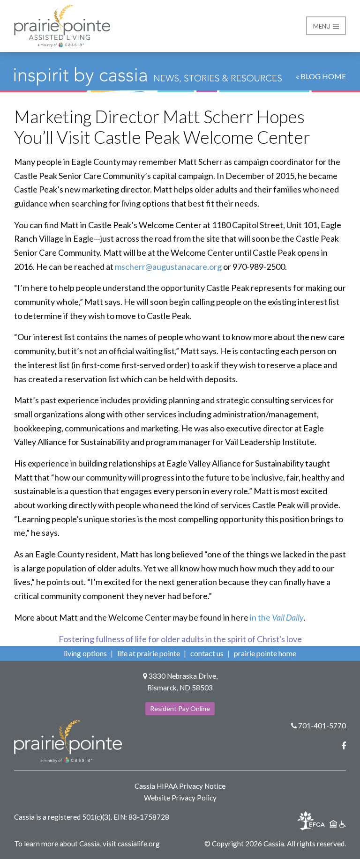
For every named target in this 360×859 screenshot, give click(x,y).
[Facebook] (343, 746)
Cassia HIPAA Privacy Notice (180, 786)
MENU (322, 26)
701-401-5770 (322, 725)
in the (277, 617)
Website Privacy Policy (180, 797)
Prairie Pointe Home (265, 653)
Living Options (85, 653)
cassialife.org (139, 843)
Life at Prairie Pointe (148, 653)
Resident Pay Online (180, 708)
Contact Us (207, 653)
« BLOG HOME (321, 76)
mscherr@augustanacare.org (168, 266)
